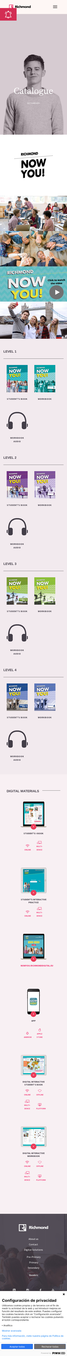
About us (33, 1239)
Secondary (33, 1267)
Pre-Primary (33, 1257)
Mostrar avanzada (11, 1330)
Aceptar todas (17, 1346)
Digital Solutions (33, 1249)
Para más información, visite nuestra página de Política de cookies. (32, 1337)
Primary (33, 1262)
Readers (33, 1275)
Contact (33, 1244)
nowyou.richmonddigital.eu (37, 965)
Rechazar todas (50, 1346)
